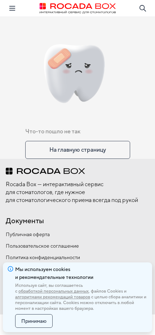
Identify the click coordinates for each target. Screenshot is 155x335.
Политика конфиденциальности (43, 257)
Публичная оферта (28, 234)
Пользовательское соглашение (42, 246)
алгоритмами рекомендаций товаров (52, 296)
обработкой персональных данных (53, 291)
